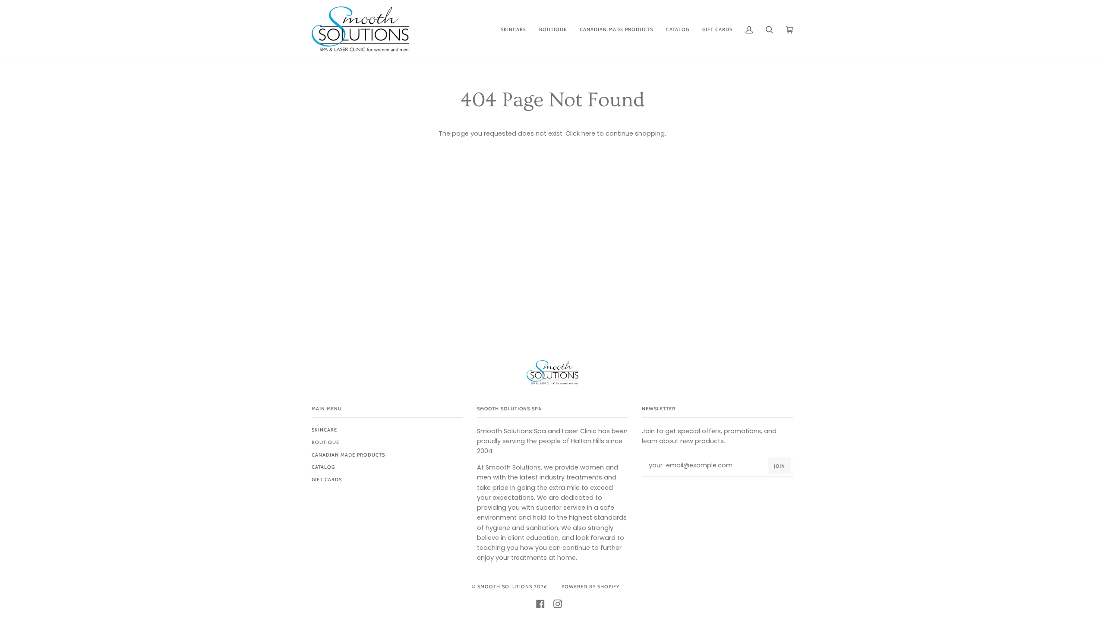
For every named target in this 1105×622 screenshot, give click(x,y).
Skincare (324, 430)
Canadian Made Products (348, 455)
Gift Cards (327, 479)
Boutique (325, 442)
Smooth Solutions (504, 587)
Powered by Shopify (590, 587)
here (588, 133)
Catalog (323, 467)
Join (779, 466)
